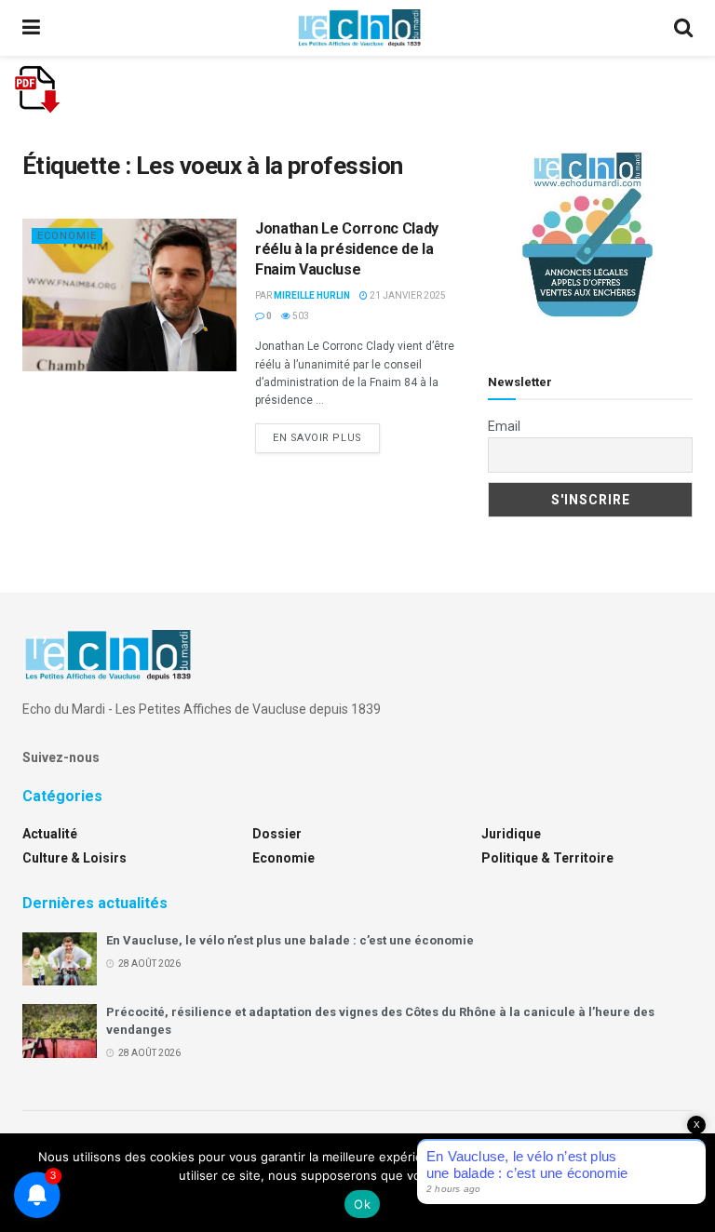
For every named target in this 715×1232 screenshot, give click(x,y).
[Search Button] (683, 28)
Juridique (511, 833)
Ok (362, 1204)
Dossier (277, 833)
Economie (67, 236)
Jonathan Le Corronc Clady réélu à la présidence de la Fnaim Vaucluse (346, 249)
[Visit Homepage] (359, 28)
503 (299, 316)
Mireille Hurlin (312, 295)
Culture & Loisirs (74, 857)
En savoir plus (326, 437)
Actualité (49, 833)
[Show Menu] (31, 28)
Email (504, 426)
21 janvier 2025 (407, 295)
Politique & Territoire (547, 857)
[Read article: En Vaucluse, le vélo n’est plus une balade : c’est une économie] (59, 958)
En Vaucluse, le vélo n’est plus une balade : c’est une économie (290, 940)
